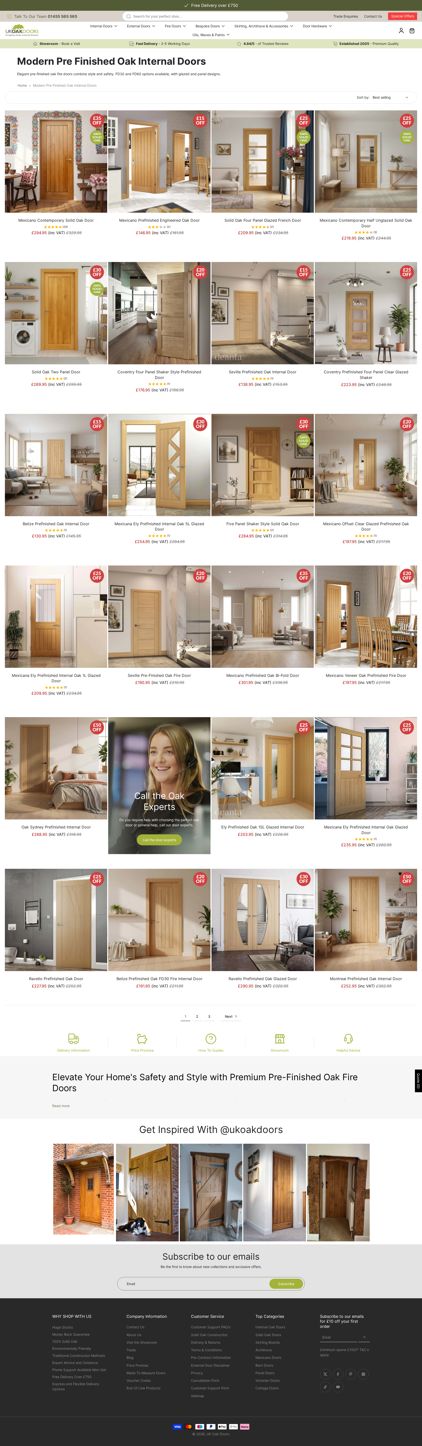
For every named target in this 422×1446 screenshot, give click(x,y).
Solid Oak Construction (209, 1335)
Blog (130, 1357)
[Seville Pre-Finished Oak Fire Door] (159, 617)
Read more (61, 1106)
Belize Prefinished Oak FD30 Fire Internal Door (159, 978)
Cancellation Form (205, 1380)
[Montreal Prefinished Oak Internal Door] (366, 920)
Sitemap (197, 1396)
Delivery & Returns (205, 1342)
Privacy (197, 1373)
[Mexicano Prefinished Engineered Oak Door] (159, 161)
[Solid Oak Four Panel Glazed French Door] (262, 161)
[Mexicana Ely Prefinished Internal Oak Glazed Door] (366, 768)
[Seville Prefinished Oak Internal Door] (262, 313)
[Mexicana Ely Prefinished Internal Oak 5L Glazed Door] (159, 465)
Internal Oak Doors (270, 1327)
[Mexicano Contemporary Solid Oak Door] (56, 161)
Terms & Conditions (206, 1350)
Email (326, 1337)
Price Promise (142, 1050)
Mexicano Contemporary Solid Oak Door (56, 220)
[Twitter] (325, 1374)
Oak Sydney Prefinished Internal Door (56, 827)
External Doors (138, 26)
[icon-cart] (411, 30)
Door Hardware (315, 26)
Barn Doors (264, 1365)
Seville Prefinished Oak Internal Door (262, 371)
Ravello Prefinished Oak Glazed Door (263, 978)
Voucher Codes (139, 1380)
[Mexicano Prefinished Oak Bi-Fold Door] (262, 617)
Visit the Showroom (142, 1342)
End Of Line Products (143, 1388)
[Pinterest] (350, 1374)
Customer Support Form (210, 1388)
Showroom (280, 1050)
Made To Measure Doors (146, 1373)
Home (22, 85)
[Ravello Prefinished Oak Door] (56, 920)
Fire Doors (173, 26)
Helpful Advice (348, 1050)
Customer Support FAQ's (210, 1327)
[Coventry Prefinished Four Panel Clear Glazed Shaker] (366, 313)
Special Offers (402, 16)
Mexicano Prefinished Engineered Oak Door (159, 220)
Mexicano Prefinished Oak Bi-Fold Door (262, 675)
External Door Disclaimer (210, 1365)
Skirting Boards (267, 1342)
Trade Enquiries (345, 16)
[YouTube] (338, 1387)
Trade (131, 1350)
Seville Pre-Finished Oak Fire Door (159, 675)
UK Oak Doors (218, 1434)
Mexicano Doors (268, 1357)
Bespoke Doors (208, 26)
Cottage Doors (267, 1388)
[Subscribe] (364, 1337)
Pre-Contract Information (211, 1357)
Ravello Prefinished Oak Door (56, 978)
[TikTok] (325, 1387)
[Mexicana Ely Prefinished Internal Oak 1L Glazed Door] (56, 617)
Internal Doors (101, 26)
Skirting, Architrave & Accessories (261, 26)
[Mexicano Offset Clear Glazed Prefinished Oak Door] (366, 465)
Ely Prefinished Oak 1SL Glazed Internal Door (262, 827)
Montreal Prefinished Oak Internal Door (366, 978)
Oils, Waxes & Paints (208, 35)
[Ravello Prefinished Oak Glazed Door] (262, 920)
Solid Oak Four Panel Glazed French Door (262, 220)
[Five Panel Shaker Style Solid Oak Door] (262, 465)
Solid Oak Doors (268, 1335)
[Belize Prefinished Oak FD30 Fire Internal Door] (159, 920)
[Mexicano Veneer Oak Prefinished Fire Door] (366, 617)
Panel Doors (264, 1373)
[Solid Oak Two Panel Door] (56, 313)
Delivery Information (73, 1050)
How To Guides (211, 1050)
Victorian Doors (267, 1380)
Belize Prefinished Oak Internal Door (56, 523)
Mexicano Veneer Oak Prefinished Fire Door (366, 675)
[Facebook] (338, 1374)
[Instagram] (363, 1374)
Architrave (263, 1350)
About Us (134, 1335)
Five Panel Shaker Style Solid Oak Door (262, 523)
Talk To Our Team (45, 16)
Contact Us (373, 16)
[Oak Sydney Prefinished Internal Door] (56, 768)
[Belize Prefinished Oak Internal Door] (56, 465)
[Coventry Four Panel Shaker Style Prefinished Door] (159, 313)
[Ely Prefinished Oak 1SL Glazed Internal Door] (262, 768)
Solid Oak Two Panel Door (56, 371)
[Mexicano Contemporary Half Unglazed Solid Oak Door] (366, 161)
